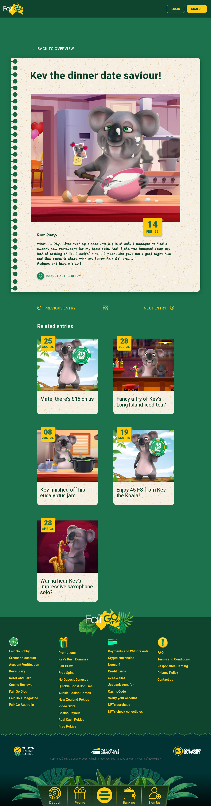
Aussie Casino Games (75, 693)
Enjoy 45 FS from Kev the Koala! (141, 493)
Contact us (165, 680)
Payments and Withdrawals (128, 651)
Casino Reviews (20, 685)
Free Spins (66, 673)
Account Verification (24, 665)
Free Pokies (67, 726)
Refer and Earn (20, 678)
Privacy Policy (167, 673)
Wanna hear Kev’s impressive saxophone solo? (66, 586)
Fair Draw (66, 666)
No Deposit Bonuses (73, 680)
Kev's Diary (17, 671)
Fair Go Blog (18, 691)
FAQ (160, 653)
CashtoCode (117, 691)
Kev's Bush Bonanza (73, 659)
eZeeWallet (116, 678)
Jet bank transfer (121, 685)
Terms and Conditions (173, 659)
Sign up (196, 9)
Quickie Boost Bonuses (76, 686)
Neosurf (114, 665)
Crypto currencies (121, 658)
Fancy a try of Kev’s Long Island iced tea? (141, 402)
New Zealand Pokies (74, 700)
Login (175, 9)
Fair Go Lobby (19, 651)
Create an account (22, 658)
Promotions (67, 653)
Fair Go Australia (21, 705)
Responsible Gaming (172, 666)
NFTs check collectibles (125, 712)
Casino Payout (69, 713)
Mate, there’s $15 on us (67, 399)
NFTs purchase (119, 705)
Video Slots (67, 706)
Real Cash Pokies (71, 720)
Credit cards (117, 671)
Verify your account (122, 698)
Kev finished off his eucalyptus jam (62, 493)
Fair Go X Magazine (23, 698)
